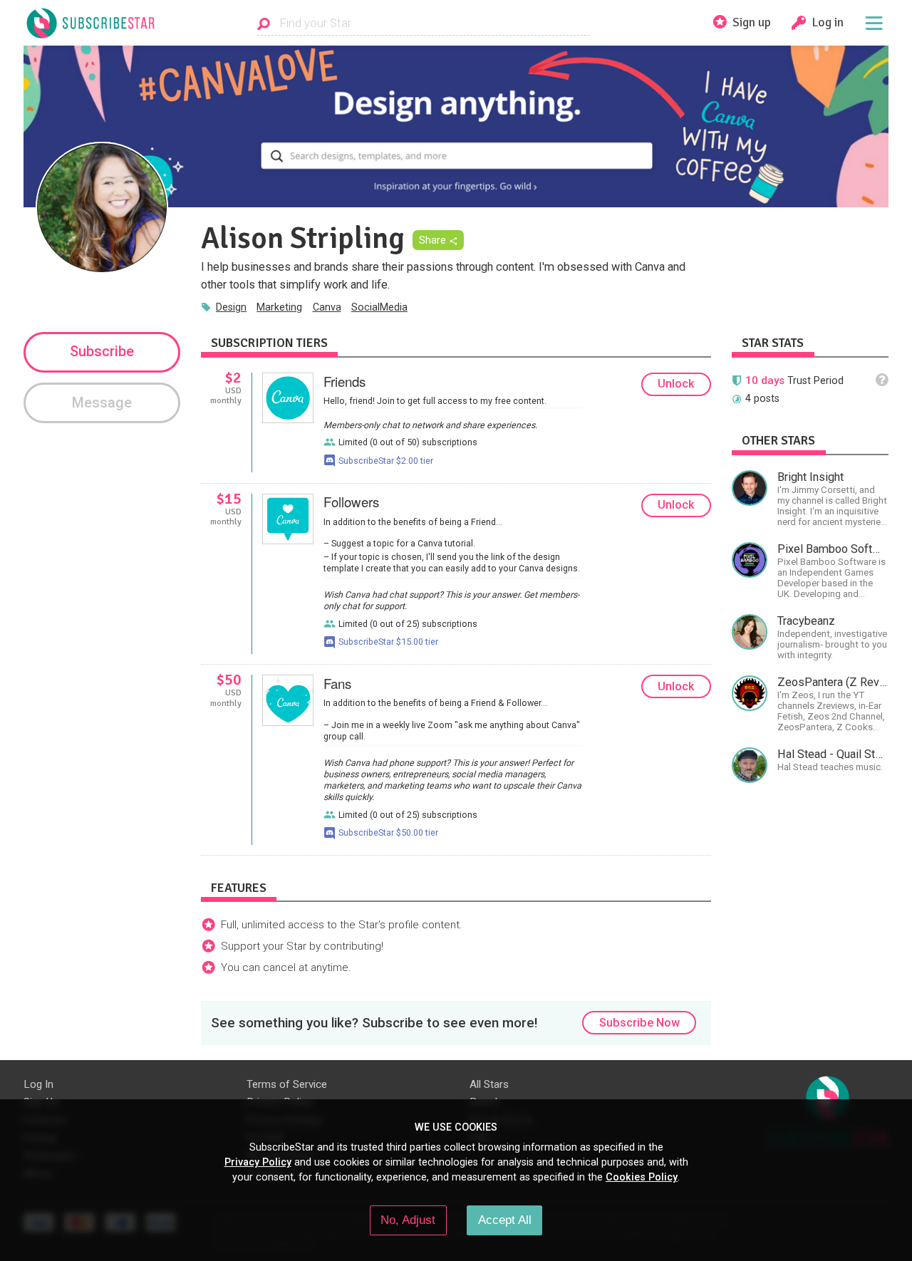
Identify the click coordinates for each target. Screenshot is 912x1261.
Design (231, 307)
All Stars (489, 1084)
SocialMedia (379, 307)
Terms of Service (287, 1084)
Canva (327, 307)
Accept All (505, 1220)
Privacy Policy (257, 1162)
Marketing (279, 307)
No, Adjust (407, 1220)
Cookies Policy (642, 1177)
